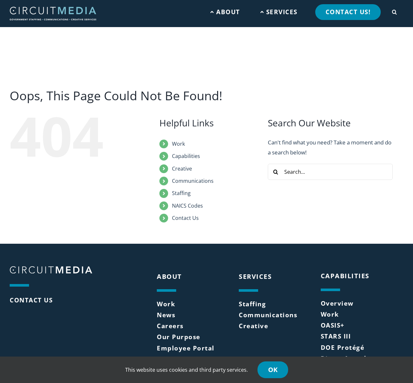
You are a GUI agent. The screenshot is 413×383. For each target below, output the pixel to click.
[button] (394, 10)
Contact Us (185, 217)
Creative (182, 168)
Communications (193, 180)
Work (178, 143)
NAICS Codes (187, 205)
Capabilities (186, 156)
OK (272, 369)
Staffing (181, 193)
